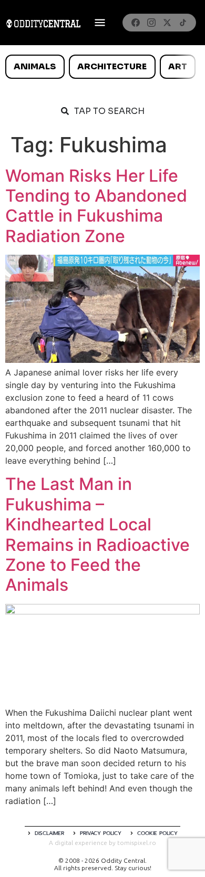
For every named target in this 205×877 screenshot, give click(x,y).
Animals (35, 66)
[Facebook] (135, 22)
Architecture (112, 66)
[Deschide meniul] (100, 23)
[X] (167, 22)
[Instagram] (151, 22)
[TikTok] (183, 22)
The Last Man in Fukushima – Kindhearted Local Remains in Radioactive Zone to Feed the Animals (97, 534)
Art (177, 66)
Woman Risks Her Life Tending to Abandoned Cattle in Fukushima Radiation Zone (96, 205)
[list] (102, 67)
